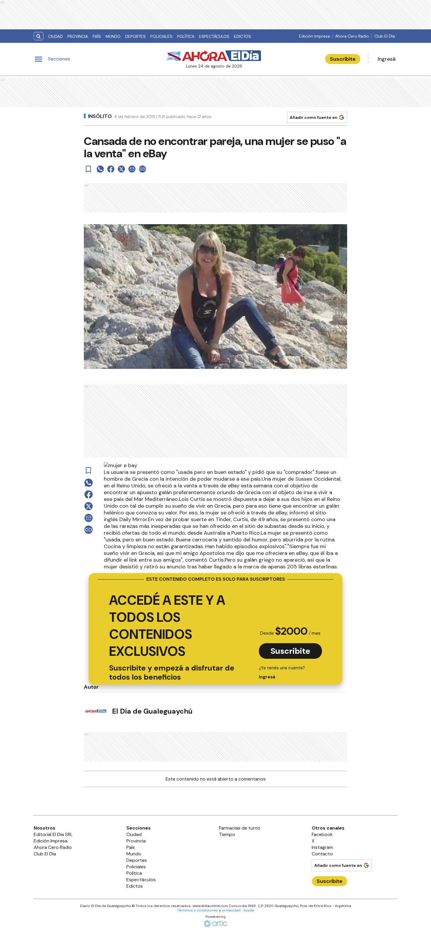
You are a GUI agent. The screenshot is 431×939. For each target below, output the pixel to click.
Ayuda (248, 910)
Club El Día (384, 36)
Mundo (113, 36)
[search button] (38, 36)
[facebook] (110, 169)
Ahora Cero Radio (352, 36)
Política (185, 36)
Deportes (135, 36)
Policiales (161, 36)
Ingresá (387, 59)
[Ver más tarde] (88, 169)
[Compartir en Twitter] (121, 169)
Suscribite (343, 59)
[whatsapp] (100, 169)
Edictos (242, 36)
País (97, 36)
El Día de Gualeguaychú (152, 711)
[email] (131, 169)
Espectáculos (214, 36)
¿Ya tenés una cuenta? (282, 672)
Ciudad (55, 36)
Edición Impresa (314, 36)
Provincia (77, 36)
